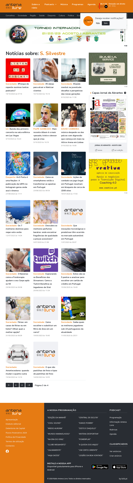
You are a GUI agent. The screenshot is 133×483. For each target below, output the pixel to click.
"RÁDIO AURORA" (55, 428)
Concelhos (10, 15)
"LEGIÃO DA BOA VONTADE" (90, 455)
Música (64, 4)
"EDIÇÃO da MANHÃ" (56, 417)
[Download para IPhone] (119, 466)
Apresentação (12, 419)
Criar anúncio (116, 456)
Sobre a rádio (36, 6)
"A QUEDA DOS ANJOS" (88, 444)
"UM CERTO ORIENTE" (88, 450)
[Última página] (29, 385)
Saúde (42, 15)
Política (71, 15)
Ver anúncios (115, 451)
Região (33, 15)
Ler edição (118, 150)
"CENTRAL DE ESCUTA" (88, 417)
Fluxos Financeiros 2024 (16, 432)
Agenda (92, 4)
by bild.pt (123, 478)
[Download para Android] (100, 466)
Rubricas (113, 429)
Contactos (10, 445)
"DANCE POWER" (85, 423)
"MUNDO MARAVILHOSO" (58, 434)
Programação (116, 417)
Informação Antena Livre (118, 424)
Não (98, 23)
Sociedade (22, 15)
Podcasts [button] (50, 4)
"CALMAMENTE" (54, 450)
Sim (106, 23)
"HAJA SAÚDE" (53, 455)
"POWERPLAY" (84, 439)
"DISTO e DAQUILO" (87, 428)
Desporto (52, 15)
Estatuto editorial (13, 424)
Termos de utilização (15, 441)
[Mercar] (108, 68)
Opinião (113, 434)
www (99, 150)
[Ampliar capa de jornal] (108, 119)
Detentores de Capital (15, 428)
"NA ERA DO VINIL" (55, 439)
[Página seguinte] (22, 385)
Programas (77, 4)
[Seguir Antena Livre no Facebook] (7, 451)
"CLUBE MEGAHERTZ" (56, 444)
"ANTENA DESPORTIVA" (88, 434)
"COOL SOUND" (54, 423)
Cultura (62, 15)
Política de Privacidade (16, 437)
